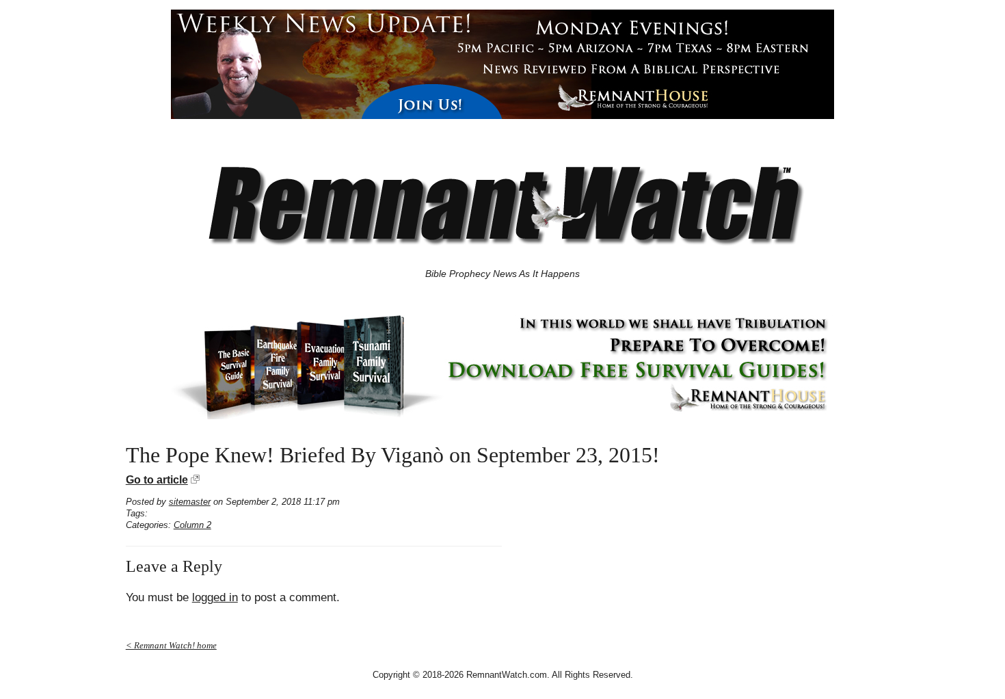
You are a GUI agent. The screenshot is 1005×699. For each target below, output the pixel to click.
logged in (215, 597)
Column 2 (192, 525)
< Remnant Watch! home (171, 645)
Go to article (157, 480)
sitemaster (190, 502)
